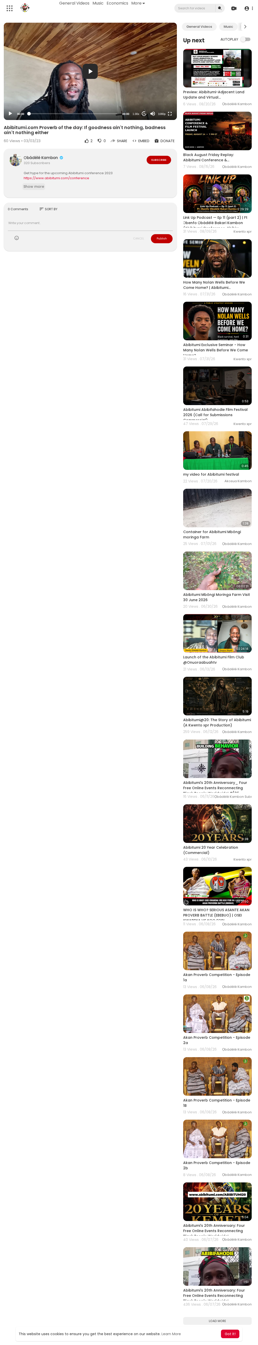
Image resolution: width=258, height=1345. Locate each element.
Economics (117, 3)
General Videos (74, 3)
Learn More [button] (171, 1333)
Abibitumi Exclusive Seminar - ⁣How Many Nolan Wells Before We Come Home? (215, 350)
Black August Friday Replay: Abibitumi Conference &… (208, 157)
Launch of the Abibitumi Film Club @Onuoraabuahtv (213, 660)
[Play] (10, 113)
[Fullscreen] (169, 113)
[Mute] (152, 113)
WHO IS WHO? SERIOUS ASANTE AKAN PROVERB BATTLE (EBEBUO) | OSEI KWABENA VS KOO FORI (216, 915)
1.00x (136, 113)
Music (98, 3)
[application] (90, 71)
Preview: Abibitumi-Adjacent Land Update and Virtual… (213, 94)
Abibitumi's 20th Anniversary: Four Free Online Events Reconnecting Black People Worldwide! (214, 1231)
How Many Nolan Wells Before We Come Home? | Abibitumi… (214, 285)
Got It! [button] (230, 1333)
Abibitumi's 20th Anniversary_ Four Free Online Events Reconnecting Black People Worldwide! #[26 (215, 788)
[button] (248, 8)
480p (160, 101)
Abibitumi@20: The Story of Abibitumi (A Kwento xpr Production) (217, 722)
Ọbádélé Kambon (41, 157)
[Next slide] (245, 27)
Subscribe (159, 160)
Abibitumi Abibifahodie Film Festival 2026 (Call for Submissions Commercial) (215, 415)
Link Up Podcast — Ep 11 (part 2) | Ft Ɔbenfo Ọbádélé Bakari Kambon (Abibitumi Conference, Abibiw (215, 223)
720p (160, 94)
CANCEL (138, 238)
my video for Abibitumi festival (211, 474)
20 (144, 114)
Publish (162, 238)
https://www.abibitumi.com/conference (56, 178)
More (136, 3)
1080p (162, 113)
